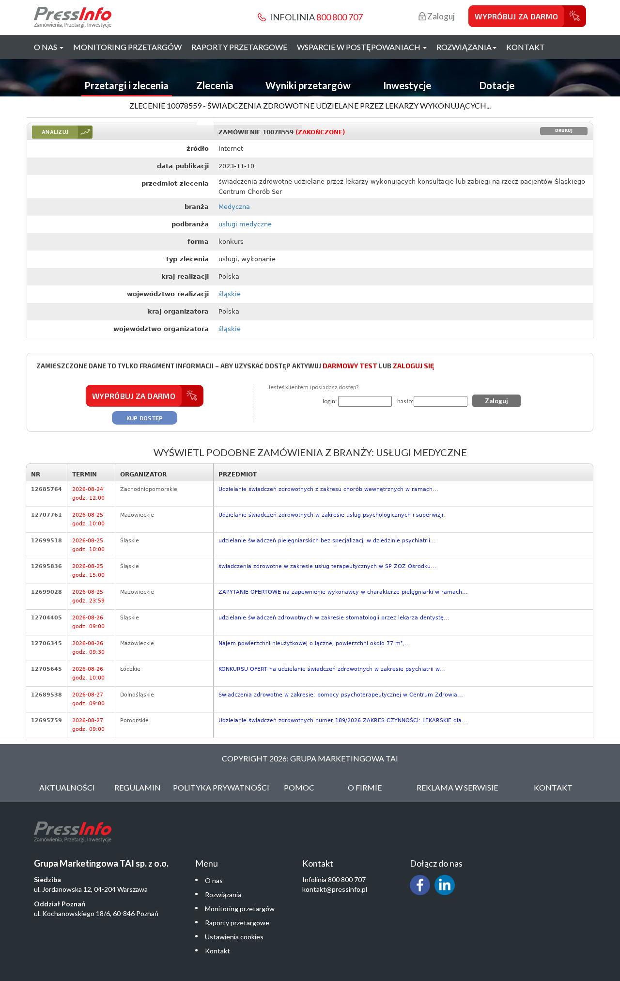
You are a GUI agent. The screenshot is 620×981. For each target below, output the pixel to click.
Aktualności (67, 787)
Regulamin (137, 787)
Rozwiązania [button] (464, 46)
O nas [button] (46, 46)
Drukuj (564, 130)
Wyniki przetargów (308, 85)
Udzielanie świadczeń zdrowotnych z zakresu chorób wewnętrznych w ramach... (328, 489)
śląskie (229, 294)
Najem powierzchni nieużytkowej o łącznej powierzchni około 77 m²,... (314, 643)
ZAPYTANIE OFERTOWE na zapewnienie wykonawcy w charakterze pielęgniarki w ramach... (343, 592)
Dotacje (497, 85)
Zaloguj (440, 16)
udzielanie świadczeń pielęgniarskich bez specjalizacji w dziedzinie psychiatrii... (327, 541)
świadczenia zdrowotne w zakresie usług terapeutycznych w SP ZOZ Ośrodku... (327, 566)
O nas (214, 880)
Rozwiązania (223, 894)
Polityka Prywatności (221, 787)
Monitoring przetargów (127, 46)
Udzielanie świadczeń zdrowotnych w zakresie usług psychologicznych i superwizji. (331, 515)
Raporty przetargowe (239, 46)
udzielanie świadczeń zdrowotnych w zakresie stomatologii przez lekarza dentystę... (334, 618)
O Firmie (365, 787)
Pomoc (299, 787)
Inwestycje (407, 85)
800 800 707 (339, 17)
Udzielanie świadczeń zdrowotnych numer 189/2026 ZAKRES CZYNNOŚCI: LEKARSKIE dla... (342, 720)
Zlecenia (214, 85)
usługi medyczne (245, 224)
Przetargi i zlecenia (126, 85)
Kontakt (525, 46)
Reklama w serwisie (457, 787)
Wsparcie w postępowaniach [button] (359, 46)
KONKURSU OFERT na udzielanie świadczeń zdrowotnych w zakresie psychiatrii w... (331, 669)
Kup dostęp (144, 417)
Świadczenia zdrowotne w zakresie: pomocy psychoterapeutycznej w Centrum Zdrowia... (340, 695)
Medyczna (234, 206)
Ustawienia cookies (234, 937)
